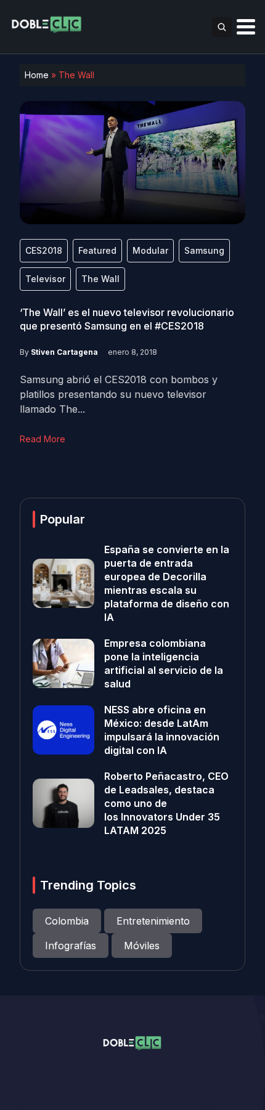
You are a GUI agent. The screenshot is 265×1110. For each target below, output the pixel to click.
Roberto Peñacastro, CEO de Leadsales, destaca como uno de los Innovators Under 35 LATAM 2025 (166, 803)
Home (37, 75)
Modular (150, 250)
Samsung (204, 250)
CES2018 (43, 250)
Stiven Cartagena (64, 352)
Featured (97, 250)
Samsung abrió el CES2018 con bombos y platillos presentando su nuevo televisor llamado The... (119, 394)
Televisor (45, 278)
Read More (42, 439)
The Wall (100, 278)
